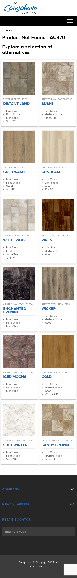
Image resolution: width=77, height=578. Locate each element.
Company (11, 489)
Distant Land (16, 104)
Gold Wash (14, 172)
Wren (47, 240)
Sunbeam (51, 172)
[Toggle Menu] (70, 21)
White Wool (15, 240)
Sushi (47, 104)
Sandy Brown (55, 445)
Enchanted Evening (14, 310)
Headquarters (16, 504)
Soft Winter (15, 445)
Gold (47, 377)
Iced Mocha (15, 377)
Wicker (49, 309)
